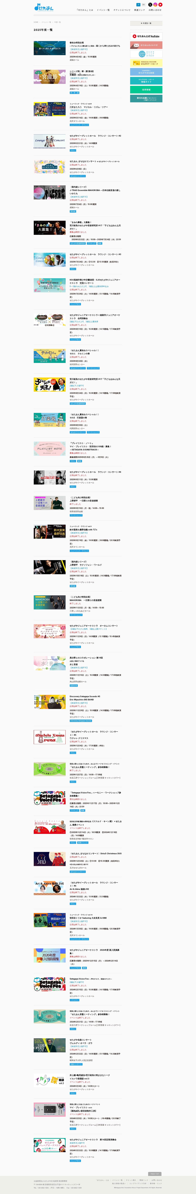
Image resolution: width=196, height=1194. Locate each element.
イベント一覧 (103, 10)
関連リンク (139, 10)
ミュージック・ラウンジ (79, 125)
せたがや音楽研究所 (78, 243)
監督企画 (74, 686)
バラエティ (75, 1000)
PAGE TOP (155, 1174)
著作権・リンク (156, 1183)
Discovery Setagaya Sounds (81, 721)
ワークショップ (93, 368)
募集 (99, 243)
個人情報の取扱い (119, 1183)
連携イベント (83, 843)
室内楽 (73, 211)
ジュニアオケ (75, 304)
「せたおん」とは (84, 10)
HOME (36, 22)
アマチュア (92, 243)
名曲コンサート (76, 1064)
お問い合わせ (155, 10)
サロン (73, 150)
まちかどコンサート (78, 368)
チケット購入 (131, 1180)
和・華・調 (75, 93)
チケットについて (122, 10)
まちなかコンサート (78, 176)
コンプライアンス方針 (138, 1183)
